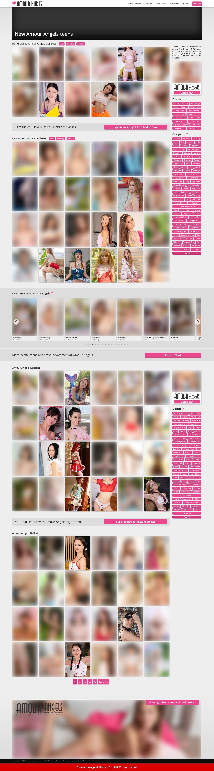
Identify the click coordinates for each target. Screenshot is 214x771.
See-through (180, 224)
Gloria (178, 456)
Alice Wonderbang (181, 420)
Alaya (185, 417)
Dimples (196, 163)
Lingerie (186, 188)
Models (186, 3)
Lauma (197, 477)
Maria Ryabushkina (182, 499)
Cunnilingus (178, 163)
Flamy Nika (178, 452)
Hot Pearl (178, 463)
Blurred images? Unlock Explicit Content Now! (107, 767)
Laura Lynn (179, 481)
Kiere (198, 474)
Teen (198, 238)
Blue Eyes (196, 153)
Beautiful (185, 146)
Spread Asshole (187, 235)
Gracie (188, 459)
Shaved (195, 224)
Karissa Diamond (180, 474)
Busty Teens (194, 128)
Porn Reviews (194, 117)
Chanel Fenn (179, 438)
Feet (191, 167)
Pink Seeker (194, 110)
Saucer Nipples (180, 117)
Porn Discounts (186, 114)
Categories (174, 3)
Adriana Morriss (180, 413)
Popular (80, 44)
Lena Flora (194, 481)
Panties (195, 203)
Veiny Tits (196, 245)
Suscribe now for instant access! (135, 521)
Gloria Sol (193, 456)
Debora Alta (195, 442)
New (62, 44)
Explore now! (187, 92)
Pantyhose (178, 210)
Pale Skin (180, 203)
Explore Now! (173, 355)
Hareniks (197, 459)
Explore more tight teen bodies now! (136, 127)
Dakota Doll (194, 438)
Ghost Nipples (193, 174)
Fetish (197, 167)
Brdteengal (195, 103)
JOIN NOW (197, 4)
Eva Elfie (176, 449)
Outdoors (196, 199)
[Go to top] (207, 763)
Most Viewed (161, 3)
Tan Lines (178, 238)
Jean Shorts (179, 185)
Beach (176, 146)
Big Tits (190, 149)
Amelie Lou (180, 424)
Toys (199, 242)
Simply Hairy (179, 128)
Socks (176, 235)
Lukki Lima (185, 492)
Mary (197, 499)
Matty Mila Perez (192, 502)
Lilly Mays (187, 488)
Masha (177, 502)
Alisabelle (196, 420)
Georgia (197, 452)
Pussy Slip (195, 217)
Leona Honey (152, 113)
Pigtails (177, 213)
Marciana (164, 77)
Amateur (177, 138)
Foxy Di (188, 452)
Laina (182, 477)
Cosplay (197, 160)
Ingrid (187, 463)
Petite (188, 210)
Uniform (177, 245)
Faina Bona (196, 449)
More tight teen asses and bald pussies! (172, 702)
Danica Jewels (180, 442)
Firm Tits (177, 171)
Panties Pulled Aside (186, 206)
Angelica (194, 424)
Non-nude (178, 199)
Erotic (183, 167)
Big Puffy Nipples (180, 125)
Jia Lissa (183, 467)
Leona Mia (194, 484)
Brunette (186, 156)
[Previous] (16, 322)
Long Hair (196, 188)
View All (187, 253)
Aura (162, 437)
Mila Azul (196, 506)
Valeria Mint (151, 673)
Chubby (197, 156)
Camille (197, 431)
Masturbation (181, 192)
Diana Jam (179, 445)
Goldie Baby (178, 459)
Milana (177, 509)
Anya (190, 427)
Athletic (190, 142)
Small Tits (195, 231)
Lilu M (197, 488)
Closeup (187, 160)
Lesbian (176, 188)
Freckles (196, 171)
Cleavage (177, 160)
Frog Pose (178, 174)
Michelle (185, 506)
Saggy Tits (194, 221)
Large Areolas (194, 185)
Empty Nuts (180, 121)
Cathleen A (179, 434)
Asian (176, 142)
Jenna (175, 467)
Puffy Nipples (180, 217)
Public (197, 213)
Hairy (187, 181)
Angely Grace (179, 427)
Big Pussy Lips (179, 149)
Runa (82, 208)
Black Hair (177, 153)
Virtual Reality (181, 249)
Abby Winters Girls (180, 103)
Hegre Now (195, 107)
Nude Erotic (195, 125)
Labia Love (194, 121)
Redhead (179, 221)
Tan (198, 235)
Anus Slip (197, 138)
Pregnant (187, 213)
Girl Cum (179, 178)
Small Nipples (180, 231)
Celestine (195, 434)
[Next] (198, 322)
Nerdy (189, 195)
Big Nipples (196, 146)
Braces (177, 156)
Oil (187, 199)
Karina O (195, 470)
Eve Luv (185, 449)
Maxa (176, 506)
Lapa (189, 477)
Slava (84, 508)
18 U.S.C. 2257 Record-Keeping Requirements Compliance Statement (65, 761)
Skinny (195, 228)
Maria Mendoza (186, 495)
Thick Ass (177, 242)
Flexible (187, 171)
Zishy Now (179, 110)
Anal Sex (186, 138)
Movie (196, 192)
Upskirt (186, 245)
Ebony (176, 167)
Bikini (198, 149)
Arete (198, 427)
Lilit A (176, 488)
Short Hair (180, 228)
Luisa (176, 492)
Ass (182, 142)
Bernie (182, 431)
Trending (148, 3)
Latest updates (134, 3)
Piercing (197, 210)
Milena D (187, 509)
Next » (103, 682)
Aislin (176, 417)
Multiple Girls (178, 195)
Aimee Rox (195, 413)
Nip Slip (197, 195)
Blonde (187, 153)
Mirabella (187, 513)
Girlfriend (194, 178)
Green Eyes (178, 181)
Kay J (192, 474)
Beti (189, 431)
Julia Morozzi (195, 467)
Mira (198, 509)
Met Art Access (180, 107)
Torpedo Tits (188, 242)
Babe (198, 142)
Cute (188, 163)
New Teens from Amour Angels (31, 293)
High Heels (196, 181)
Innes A (197, 463)
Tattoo (189, 238)
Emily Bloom (193, 445)
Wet (196, 249)
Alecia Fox (195, 417)
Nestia (109, 243)
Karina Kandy (180, 470)
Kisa (175, 477)
